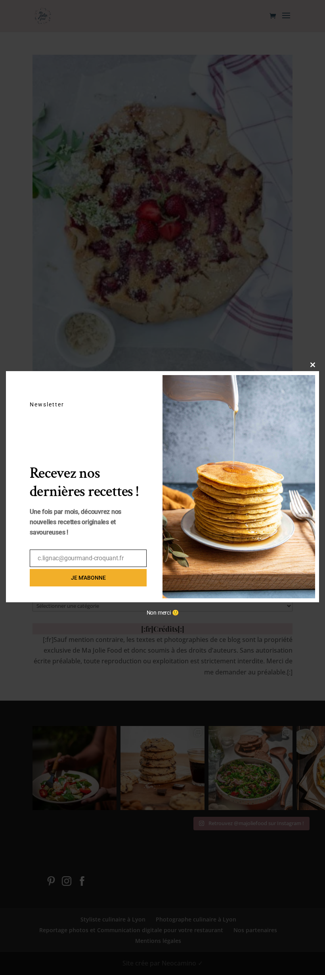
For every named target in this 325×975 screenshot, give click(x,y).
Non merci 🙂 (163, 612)
